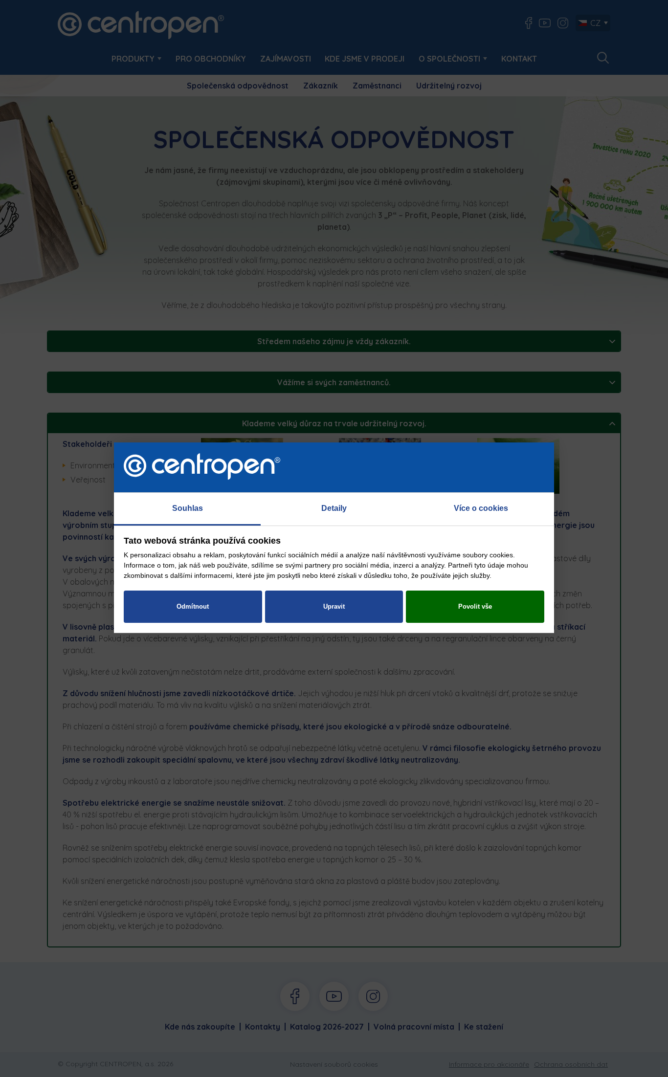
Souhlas (187, 508)
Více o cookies (481, 508)
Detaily (334, 508)
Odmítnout (193, 606)
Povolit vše (475, 606)
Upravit (334, 606)
